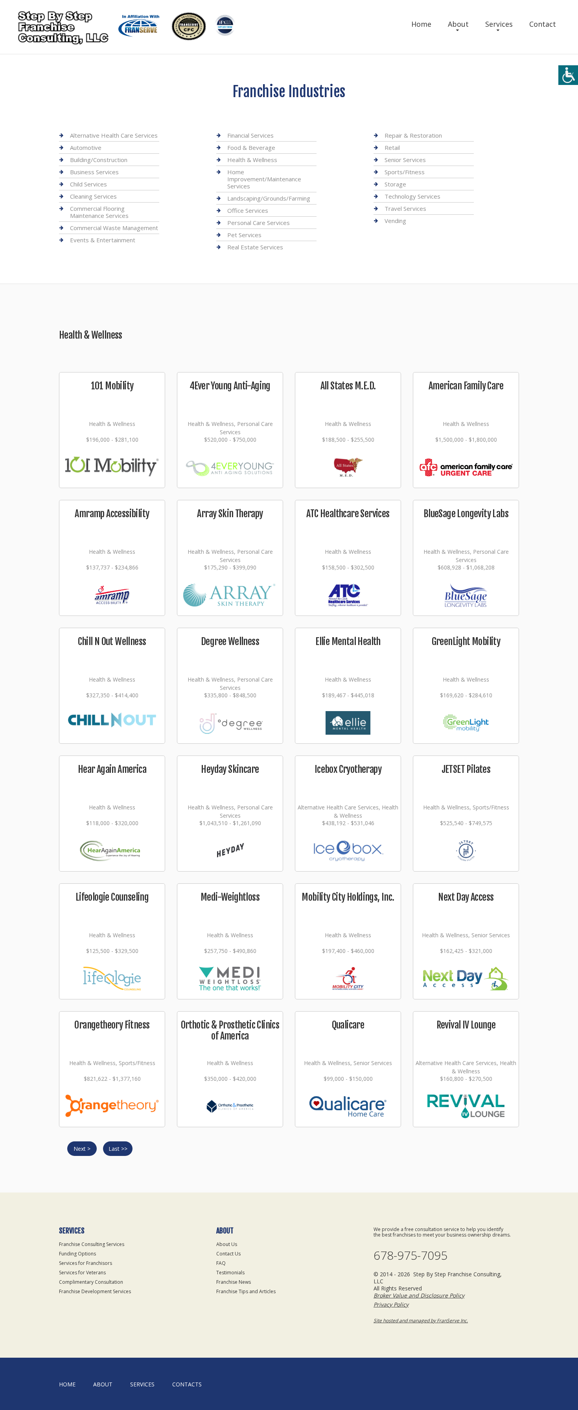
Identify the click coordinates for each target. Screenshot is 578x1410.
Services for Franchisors (85, 1263)
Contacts (187, 1384)
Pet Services (244, 235)
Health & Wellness (252, 160)
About (458, 24)
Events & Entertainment (102, 240)
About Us (226, 1244)
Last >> (118, 1148)
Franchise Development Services (95, 1291)
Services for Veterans (82, 1272)
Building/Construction (98, 160)
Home (421, 24)
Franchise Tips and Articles (246, 1291)
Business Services (94, 172)
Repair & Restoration (413, 135)
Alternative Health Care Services (114, 135)
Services (499, 24)
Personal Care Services (258, 223)
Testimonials (230, 1272)
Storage (395, 184)
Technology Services (412, 196)
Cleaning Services (93, 196)
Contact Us (228, 1253)
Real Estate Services (255, 247)
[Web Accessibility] (568, 75)
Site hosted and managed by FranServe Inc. (421, 1320)
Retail (392, 147)
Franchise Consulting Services (91, 1244)
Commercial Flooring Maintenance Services (99, 212)
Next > (82, 1148)
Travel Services (405, 208)
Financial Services (250, 135)
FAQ (221, 1263)
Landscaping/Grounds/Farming (268, 198)
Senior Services (405, 160)
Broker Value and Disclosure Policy (419, 1295)
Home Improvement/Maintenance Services (264, 179)
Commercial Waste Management (114, 228)
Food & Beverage (251, 147)
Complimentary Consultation (91, 1282)
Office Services (247, 210)
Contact (542, 24)
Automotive (85, 147)
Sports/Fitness (405, 172)
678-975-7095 (410, 1255)
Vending (395, 221)
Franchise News (233, 1282)
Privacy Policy (391, 1304)
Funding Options (77, 1253)
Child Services (88, 184)
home (67, 1384)
